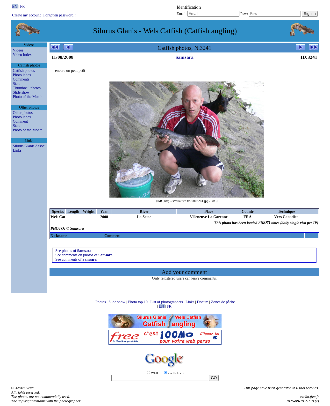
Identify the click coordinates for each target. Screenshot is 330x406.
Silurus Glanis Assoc (28, 146)
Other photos (23, 113)
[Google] (165, 368)
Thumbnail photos (27, 88)
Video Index (22, 54)
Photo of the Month (28, 97)
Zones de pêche (223, 302)
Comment (20, 121)
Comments (21, 79)
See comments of (76, 259)
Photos (101, 302)
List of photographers (167, 302)
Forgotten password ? (59, 15)
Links (17, 150)
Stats (16, 83)
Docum (203, 302)
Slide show (21, 92)
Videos (18, 50)
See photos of (73, 251)
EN (15, 6)
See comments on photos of (84, 255)
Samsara (184, 57)
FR (22, 6)
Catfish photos (24, 70)
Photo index (22, 75)
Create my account (26, 15)
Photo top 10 (138, 302)
